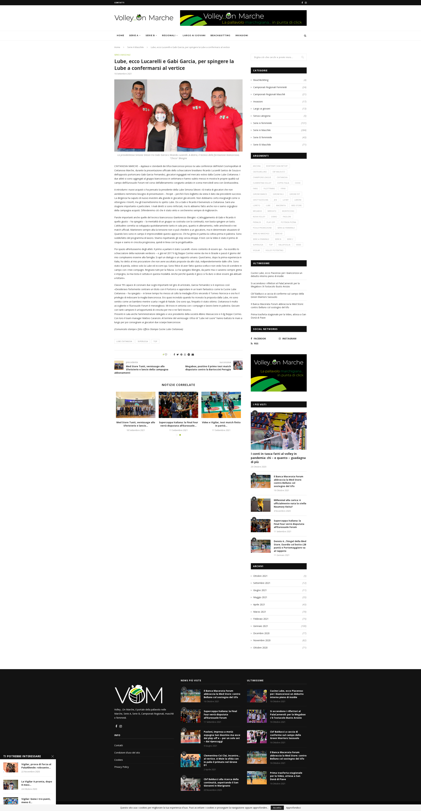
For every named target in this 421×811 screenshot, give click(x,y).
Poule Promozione (262, 228)
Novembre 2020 (262, 640)
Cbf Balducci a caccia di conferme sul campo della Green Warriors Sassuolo (285, 735)
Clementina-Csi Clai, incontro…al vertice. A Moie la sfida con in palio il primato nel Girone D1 (222, 760)
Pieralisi (257, 222)
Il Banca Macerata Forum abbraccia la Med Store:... (178, 424)
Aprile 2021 (259, 604)
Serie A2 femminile (286, 228)
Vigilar (256, 250)
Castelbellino (260, 171)
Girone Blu (278, 194)
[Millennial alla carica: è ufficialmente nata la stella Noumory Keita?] (261, 505)
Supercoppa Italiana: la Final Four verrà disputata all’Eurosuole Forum (289, 524)
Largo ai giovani (194, 35)
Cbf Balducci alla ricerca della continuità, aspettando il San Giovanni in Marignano (221, 782)
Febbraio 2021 (261, 618)
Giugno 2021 (260, 590)
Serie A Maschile (135, 47)
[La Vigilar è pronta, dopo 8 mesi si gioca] (10, 785)
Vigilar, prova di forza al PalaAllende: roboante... (36, 766)
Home (120, 35)
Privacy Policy (121, 766)
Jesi (275, 200)
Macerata (281, 205)
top (155, 341)
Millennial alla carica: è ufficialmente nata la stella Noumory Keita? (290, 503)
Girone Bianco (260, 194)
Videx (298, 244)
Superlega (143, 341)
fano (255, 188)
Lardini (297, 200)
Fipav (283, 188)
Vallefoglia (284, 244)
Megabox (257, 211)
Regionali (168, 35)
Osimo (274, 216)
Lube (268, 205)
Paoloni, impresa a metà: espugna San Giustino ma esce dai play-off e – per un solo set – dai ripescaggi (222, 736)
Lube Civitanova (124, 341)
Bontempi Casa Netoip (277, 166)
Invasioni (241, 35)
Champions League (262, 177)
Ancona (256, 166)
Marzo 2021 (259, 611)
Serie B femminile (279, 137)
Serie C (290, 239)
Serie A (133, 35)
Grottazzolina (260, 200)
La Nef (286, 200)
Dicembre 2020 (261, 633)
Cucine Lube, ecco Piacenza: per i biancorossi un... (135, 424)
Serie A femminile (279, 123)
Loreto (256, 205)
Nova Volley (259, 216)
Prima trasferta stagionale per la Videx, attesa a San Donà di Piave (286, 776)
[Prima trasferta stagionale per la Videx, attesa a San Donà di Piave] (221, 405)
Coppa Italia (283, 183)
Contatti (119, 2)
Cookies (118, 759)
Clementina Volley (262, 183)
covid (297, 183)
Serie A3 (278, 233)
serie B (278, 239)
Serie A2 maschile (261, 233)
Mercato (272, 211)
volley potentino (274, 250)
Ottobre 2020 (260, 647)
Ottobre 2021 (260, 575)
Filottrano (269, 188)
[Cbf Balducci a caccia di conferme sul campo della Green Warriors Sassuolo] (257, 736)
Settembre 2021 (261, 582)
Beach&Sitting (220, 35)
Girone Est (294, 194)
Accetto (277, 807)
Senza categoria (279, 115)
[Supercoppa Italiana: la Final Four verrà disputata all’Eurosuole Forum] (261, 525)
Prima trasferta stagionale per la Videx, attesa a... (221, 424)
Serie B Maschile (279, 144)
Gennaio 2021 (260, 626)
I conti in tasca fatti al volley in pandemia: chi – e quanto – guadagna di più (278, 458)
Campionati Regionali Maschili (279, 94)
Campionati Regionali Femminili (279, 87)
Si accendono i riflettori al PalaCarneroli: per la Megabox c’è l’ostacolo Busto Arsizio (275, 285)
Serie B (150, 35)
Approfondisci (293, 808)
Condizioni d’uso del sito (127, 752)
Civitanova (282, 177)
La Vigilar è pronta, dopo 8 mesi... (36, 783)
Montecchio (288, 211)
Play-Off (271, 222)
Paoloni (287, 216)
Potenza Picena (288, 222)
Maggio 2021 (260, 597)
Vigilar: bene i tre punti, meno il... (35, 800)
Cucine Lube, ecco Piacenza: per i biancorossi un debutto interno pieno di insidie (276, 274)
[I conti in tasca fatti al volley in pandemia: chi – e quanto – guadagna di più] (279, 431)
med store (296, 205)
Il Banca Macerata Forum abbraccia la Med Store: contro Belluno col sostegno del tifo (277, 305)
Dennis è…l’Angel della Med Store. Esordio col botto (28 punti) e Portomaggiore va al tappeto (290, 546)
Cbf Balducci (278, 171)
